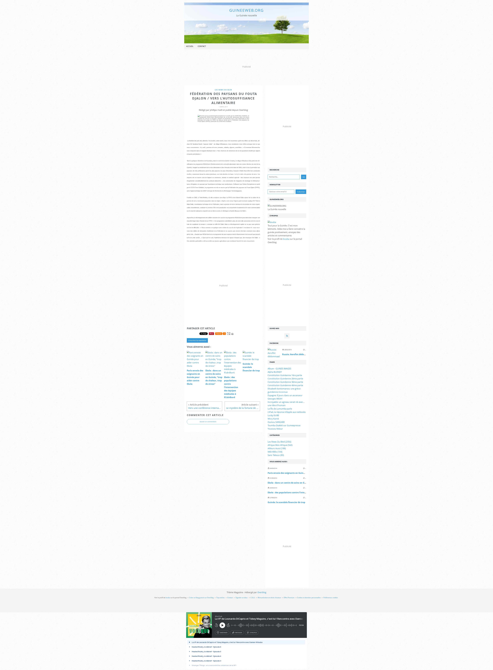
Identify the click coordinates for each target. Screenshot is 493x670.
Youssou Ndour (275, 428)
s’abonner (223, 632)
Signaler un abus (242, 597)
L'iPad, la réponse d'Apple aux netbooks (287, 412)
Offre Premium (289, 597)
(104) (275, 451)
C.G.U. (253, 597)
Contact (202, 46)
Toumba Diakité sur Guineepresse (284, 425)
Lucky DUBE (273, 415)
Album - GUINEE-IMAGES (279, 368)
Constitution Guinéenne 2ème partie (285, 378)
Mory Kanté (273, 418)
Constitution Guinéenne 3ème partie (285, 382)
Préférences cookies (330, 597)
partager (238, 632)
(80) (276, 455)
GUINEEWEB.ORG (246, 10)
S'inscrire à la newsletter (197, 340)
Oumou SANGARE (276, 422)
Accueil (189, 46)
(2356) (279, 441)
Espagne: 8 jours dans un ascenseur (285, 395)
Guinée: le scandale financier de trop (286, 502)
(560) (280, 445)
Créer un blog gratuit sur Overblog (201, 597)
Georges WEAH (275, 398)
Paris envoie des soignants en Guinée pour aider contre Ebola (299, 473)
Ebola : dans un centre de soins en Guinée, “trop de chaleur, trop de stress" (306, 482)
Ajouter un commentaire (208, 422)
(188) (277, 448)
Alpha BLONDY (275, 372)
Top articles (220, 597)
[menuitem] (189, 46)
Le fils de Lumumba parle (280, 408)
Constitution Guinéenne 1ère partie (285, 375)
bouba (286, 239)
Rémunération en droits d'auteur (269, 597)
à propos (253, 632)
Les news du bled (223, 90)
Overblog (261, 592)
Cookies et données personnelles (309, 597)
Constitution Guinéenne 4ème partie (285, 385)
